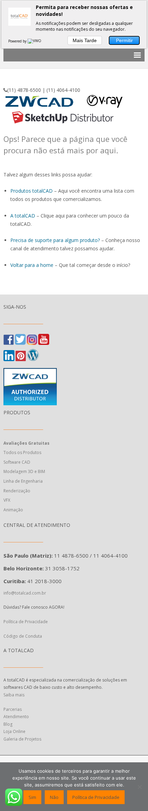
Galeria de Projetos (22, 739)
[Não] (139, 786)
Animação (13, 510)
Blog (7, 724)
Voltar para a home (31, 265)
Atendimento (16, 717)
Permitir (124, 40)
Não (54, 797)
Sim (32, 797)
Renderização (16, 491)
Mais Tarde (85, 40)
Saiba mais (13, 695)
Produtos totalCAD (31, 190)
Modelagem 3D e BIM (24, 471)
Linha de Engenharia (23, 481)
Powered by (18, 41)
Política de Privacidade (26, 622)
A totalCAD (22, 215)
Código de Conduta (22, 636)
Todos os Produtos (22, 452)
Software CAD (16, 462)
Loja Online (14, 731)
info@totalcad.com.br (24, 593)
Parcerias (12, 709)
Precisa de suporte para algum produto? (55, 240)
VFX (6, 500)
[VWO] (35, 41)
